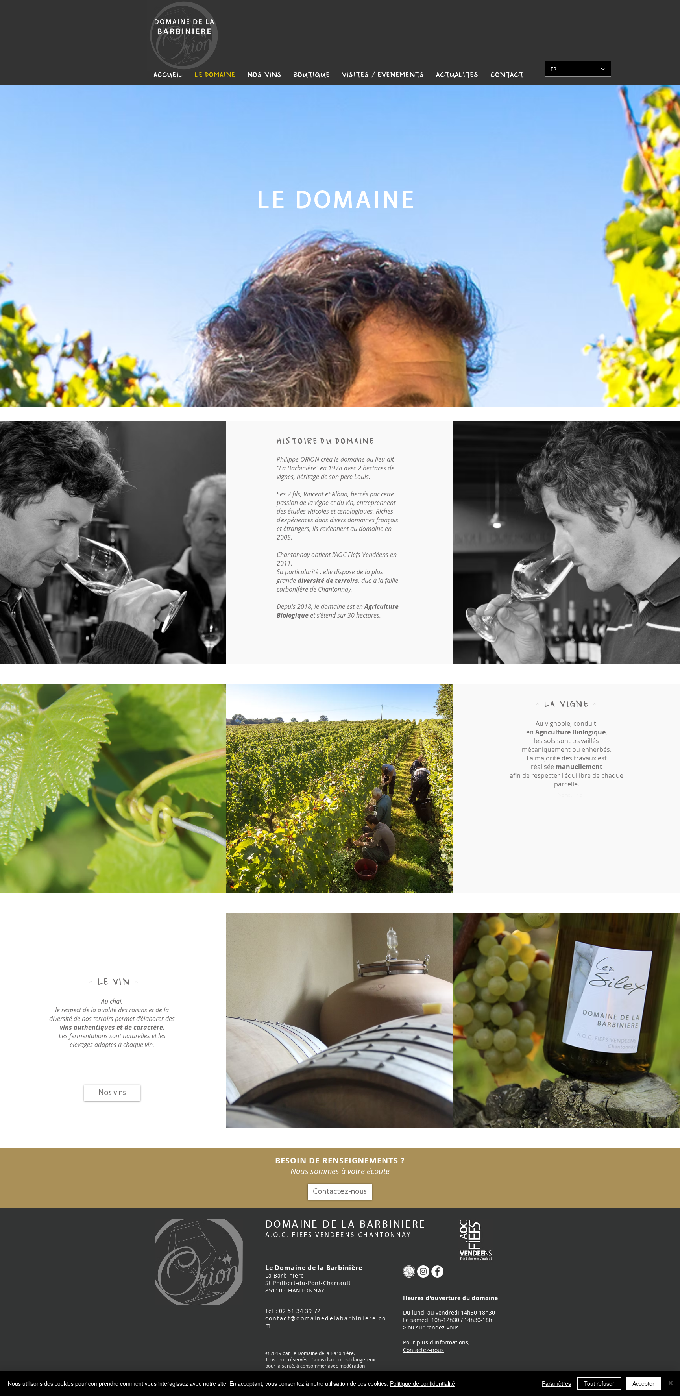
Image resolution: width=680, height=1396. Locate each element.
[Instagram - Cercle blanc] (423, 1271)
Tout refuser (599, 1383)
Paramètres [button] (556, 1383)
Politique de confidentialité (422, 1383)
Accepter (643, 1383)
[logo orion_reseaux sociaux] (409, 1271)
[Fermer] (670, 1383)
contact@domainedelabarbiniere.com (325, 1322)
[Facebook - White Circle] (437, 1271)
